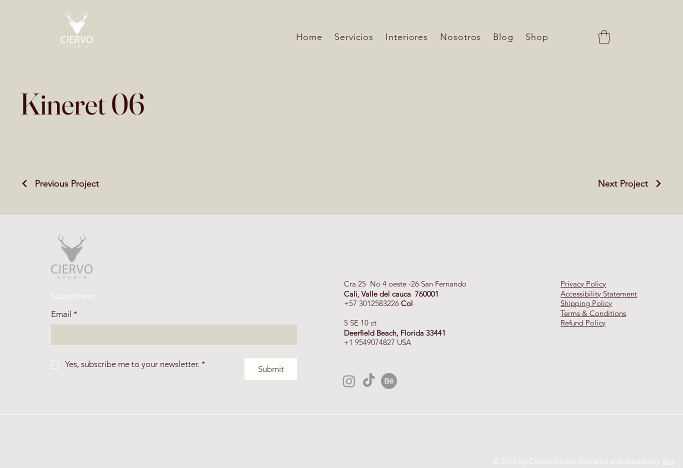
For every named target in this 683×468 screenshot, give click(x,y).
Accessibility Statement (598, 293)
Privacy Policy (583, 283)
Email (64, 314)
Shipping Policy (586, 303)
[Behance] (389, 381)
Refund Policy (583, 323)
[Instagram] (349, 381)
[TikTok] (369, 381)
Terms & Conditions (593, 313)
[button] (604, 37)
